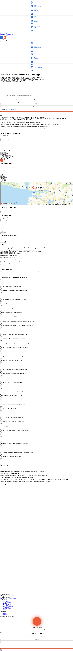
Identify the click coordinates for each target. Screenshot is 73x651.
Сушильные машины (7, 604)
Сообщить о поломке (12, 598)
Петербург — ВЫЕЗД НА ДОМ (7, 34)
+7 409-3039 (3, 39)
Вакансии (22, 33)
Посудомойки (5, 603)
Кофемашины (5, 605)
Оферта (18, 33)
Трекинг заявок (14, 33)
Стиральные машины (7, 602)
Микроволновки (6, 607)
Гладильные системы (7, 608)
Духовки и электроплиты (8, 606)
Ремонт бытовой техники (5, 33)
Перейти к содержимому (5, 0)
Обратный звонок (3, 598)
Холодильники (6, 601)
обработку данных (12, 109)
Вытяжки (4, 609)
